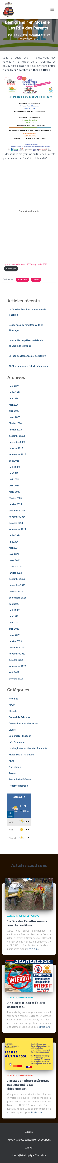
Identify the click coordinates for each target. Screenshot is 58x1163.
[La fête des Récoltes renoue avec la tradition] (29, 894)
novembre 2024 (17, 516)
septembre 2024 (17, 529)
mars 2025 (14, 492)
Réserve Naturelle (18, 785)
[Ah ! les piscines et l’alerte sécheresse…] (29, 975)
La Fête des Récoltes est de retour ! (27, 356)
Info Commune (16, 742)
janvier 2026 (15, 429)
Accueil (29, 1132)
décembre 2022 (17, 647)
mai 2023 (14, 622)
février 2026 (15, 423)
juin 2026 (13, 398)
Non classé (15, 767)
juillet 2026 (14, 392)
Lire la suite (33, 949)
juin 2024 (13, 541)
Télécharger (11, 268)
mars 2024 (14, 560)
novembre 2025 (17, 442)
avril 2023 (14, 629)
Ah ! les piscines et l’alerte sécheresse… (30, 366)
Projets (13, 773)
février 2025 (15, 498)
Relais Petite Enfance (20, 779)
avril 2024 (14, 554)
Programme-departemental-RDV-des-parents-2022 (24, 264)
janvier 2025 (15, 504)
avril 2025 (14, 485)
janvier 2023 (15, 641)
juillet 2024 (14, 535)
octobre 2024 (16, 523)
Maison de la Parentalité (21, 754)
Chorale (13, 711)
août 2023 (14, 604)
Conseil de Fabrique (19, 717)
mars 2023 (14, 635)
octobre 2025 (16, 448)
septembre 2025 (17, 454)
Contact (29, 1148)
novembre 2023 (17, 585)
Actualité (22, 280)
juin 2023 (13, 616)
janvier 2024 (15, 573)
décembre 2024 (17, 510)
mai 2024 (14, 548)
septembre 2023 (17, 597)
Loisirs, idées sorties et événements (28, 748)
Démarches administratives (23, 723)
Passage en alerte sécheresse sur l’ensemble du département (28, 1085)
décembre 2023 (17, 579)
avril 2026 (14, 411)
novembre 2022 (17, 653)
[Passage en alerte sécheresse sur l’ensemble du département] (29, 1053)
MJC (11, 761)
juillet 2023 (14, 610)
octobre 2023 (16, 591)
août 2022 (14, 672)
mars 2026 (14, 417)
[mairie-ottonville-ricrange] (10, 10)
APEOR (12, 705)
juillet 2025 (14, 467)
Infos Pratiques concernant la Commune (29, 1140)
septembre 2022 (17, 666)
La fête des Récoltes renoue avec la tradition (27, 923)
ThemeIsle (40, 1155)
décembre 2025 (17, 436)
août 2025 (14, 460)
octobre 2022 (16, 660)
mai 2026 (14, 405)
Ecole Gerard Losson (20, 736)
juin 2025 (13, 473)
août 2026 (14, 386)
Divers (36, 280)
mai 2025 (14, 479)
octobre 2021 (16, 678)
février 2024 (15, 566)
